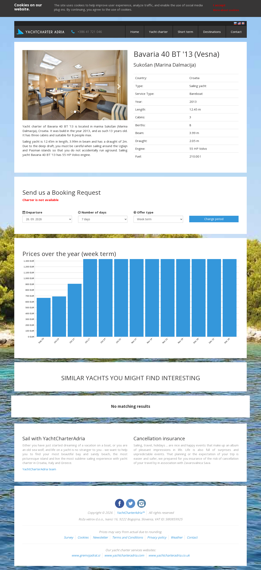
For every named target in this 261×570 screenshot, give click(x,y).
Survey (68, 537)
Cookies (82, 537)
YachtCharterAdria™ (130, 513)
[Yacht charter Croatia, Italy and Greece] (239, 23)
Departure (33, 212)
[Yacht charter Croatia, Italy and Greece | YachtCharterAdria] (40, 31)
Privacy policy (156, 537)
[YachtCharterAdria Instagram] (141, 503)
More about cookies (226, 10)
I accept (219, 5)
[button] (30, 85)
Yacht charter (158, 32)
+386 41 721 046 (89, 32)
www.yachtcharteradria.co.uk (169, 555)
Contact (236, 32)
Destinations (212, 32)
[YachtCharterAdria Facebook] (119, 503)
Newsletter (100, 537)
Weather (176, 537)
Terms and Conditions (127, 537)
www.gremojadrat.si (86, 555)
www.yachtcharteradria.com (124, 555)
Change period (213, 219)
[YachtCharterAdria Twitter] (130, 503)
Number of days (93, 212)
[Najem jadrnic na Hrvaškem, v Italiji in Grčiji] (235, 23)
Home (134, 32)
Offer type (144, 212)
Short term (185, 32)
